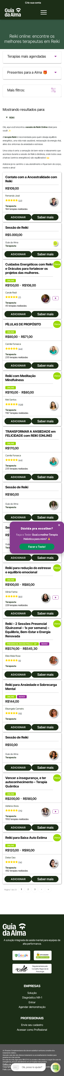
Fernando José (12, 195)
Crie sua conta (33, 2)
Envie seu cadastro (32, 1025)
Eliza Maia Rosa (12, 656)
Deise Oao (10, 857)
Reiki (11, 117)
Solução (32, 993)
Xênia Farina (11, 592)
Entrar (32, 1002)
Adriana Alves (12, 806)
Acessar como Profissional (32, 1029)
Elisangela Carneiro (14, 708)
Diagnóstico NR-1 (32, 997)
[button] (36, 547)
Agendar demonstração (32, 1007)
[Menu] (42, 12)
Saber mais (45, 217)
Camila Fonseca (13, 344)
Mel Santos (10, 399)
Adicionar (18, 217)
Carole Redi (11, 292)
